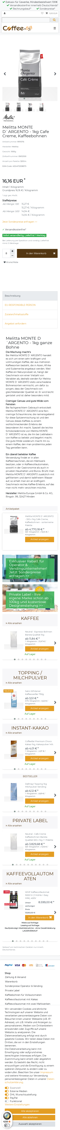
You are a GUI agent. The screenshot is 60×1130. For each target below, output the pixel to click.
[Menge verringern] (12, 255)
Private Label (12, 990)
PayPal (14, 1097)
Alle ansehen (14, 623)
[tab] (30, 296)
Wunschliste (12, 262)
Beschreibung (12, 295)
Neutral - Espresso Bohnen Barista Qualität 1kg (38, 633)
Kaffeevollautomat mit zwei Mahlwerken (27, 1003)
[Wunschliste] (42, 13)
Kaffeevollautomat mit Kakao (21, 999)
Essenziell (15, 1087)
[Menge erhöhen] (12, 251)
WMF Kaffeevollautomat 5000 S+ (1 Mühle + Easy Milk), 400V (37, 895)
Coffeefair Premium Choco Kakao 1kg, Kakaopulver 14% (39, 743)
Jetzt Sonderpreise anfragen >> (19, 221)
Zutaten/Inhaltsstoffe (16, 314)
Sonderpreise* (47, 8)
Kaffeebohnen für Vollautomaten (23, 995)
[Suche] (54, 20)
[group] (13, 524)
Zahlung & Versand (15, 977)
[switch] (7, 1125)
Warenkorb (11, 981)
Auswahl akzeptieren (30, 1124)
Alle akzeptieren (30, 1111)
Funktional (16, 1101)
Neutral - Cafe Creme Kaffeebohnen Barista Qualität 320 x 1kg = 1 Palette (39, 837)
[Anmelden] (5, 13)
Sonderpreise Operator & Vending (24, 986)
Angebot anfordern (15, 323)
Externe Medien (18, 1091)
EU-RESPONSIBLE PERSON (20, 305)
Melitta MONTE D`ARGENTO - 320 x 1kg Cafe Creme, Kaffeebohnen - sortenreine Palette (39, 520)
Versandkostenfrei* (15, 229)
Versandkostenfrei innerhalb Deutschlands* (34, 5)
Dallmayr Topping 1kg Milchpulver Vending (36, 785)
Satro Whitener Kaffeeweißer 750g (34, 692)
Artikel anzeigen (40, 539)
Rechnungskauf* (22, 8)
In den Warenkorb (36, 253)
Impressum (46, 1072)
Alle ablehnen (30, 1117)
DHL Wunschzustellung (23, 1094)
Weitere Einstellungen (17, 1104)
